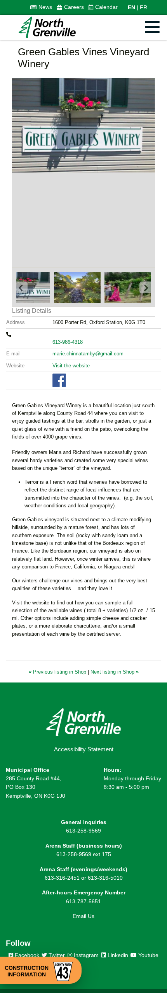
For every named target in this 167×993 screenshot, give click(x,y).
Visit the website (71, 366)
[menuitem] (41, 7)
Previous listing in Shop (58, 672)
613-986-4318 (67, 342)
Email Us (83, 916)
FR (143, 7)
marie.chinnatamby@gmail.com (88, 354)
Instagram (85, 955)
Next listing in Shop (114, 672)
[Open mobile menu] (152, 27)
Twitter (56, 955)
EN (131, 7)
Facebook (26, 955)
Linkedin (117, 955)
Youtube (147, 955)
